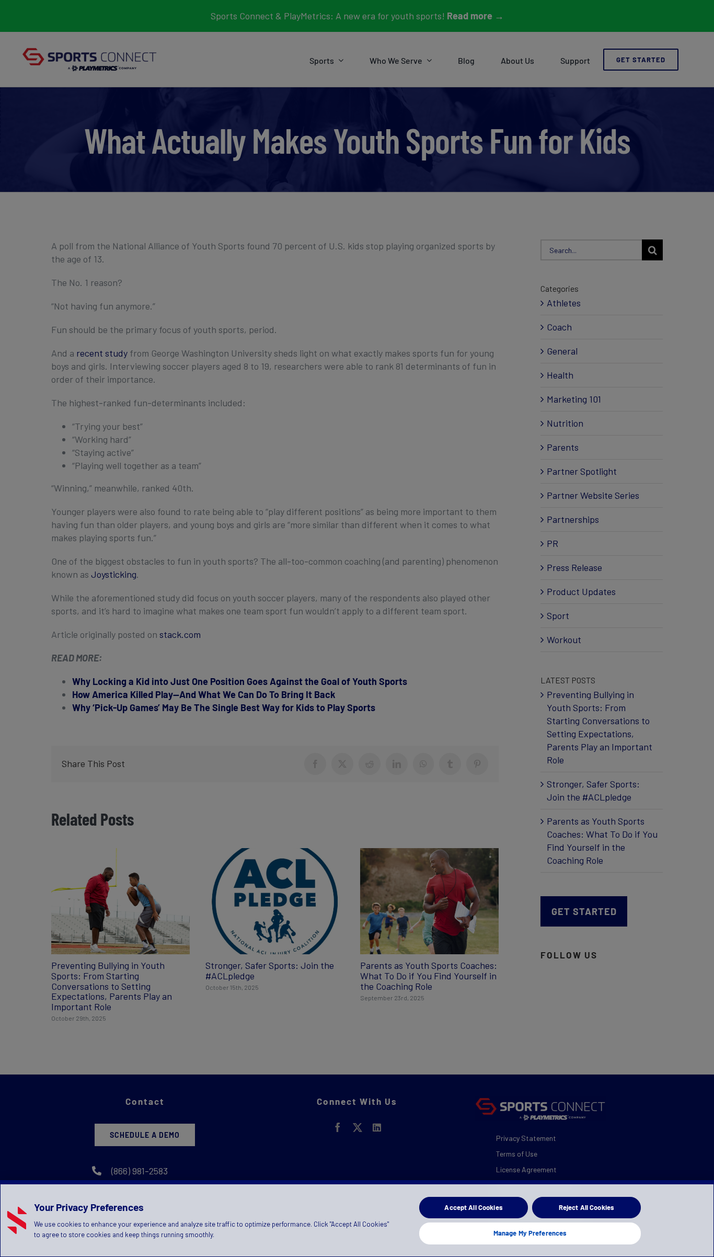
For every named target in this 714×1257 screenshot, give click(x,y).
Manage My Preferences (530, 1233)
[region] (357, 1218)
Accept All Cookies (473, 1207)
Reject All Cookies (586, 1207)
